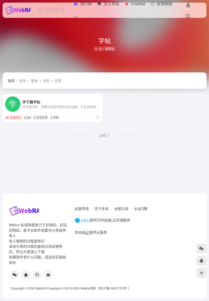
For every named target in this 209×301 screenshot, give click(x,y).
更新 (34, 80)
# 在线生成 (40, 117)
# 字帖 (55, 117)
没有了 (104, 135)
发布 (22, 80)
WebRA (41, 288)
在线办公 (15, 117)
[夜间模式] (201, 273)
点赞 (57, 80)
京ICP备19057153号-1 (113, 288)
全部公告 (121, 208)
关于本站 (101, 208)
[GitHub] (37, 274)
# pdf (27, 117)
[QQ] (25, 274)
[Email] (48, 274)
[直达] (98, 117)
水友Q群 (141, 208)
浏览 (46, 80)
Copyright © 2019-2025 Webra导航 (72, 288)
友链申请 (81, 208)
